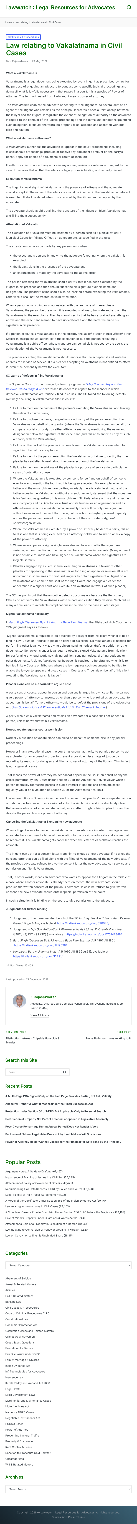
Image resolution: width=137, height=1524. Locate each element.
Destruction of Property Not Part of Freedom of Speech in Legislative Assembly (56, 1119)
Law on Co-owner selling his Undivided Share (34, 1235)
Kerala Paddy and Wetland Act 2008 (27, 1383)
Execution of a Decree (19, 1348)
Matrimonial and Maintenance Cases (28, 1400)
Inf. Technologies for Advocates (25, 1371)
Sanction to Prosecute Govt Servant (27, 1453)
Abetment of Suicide (18, 1278)
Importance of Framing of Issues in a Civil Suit (34, 1177)
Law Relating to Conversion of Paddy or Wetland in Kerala (41, 1229)
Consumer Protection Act (21, 1325)
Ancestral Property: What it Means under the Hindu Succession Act (49, 1104)
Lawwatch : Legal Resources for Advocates (60, 7)
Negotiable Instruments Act (22, 1418)
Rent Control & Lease (18, 1447)
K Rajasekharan (44, 997)
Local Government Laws (20, 1394)
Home (8, 22)
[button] (40, 1015)
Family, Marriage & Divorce (22, 1360)
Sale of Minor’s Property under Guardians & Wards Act (39, 1218)
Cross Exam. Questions (20, 1342)
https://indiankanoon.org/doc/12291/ (38, 956)
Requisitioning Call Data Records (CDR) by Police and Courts (43, 1189)
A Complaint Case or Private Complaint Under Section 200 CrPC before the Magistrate (59, 1212)
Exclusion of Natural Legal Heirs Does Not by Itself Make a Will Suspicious (53, 1134)
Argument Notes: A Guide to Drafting (28, 1171)
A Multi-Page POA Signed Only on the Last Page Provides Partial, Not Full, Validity (58, 1096)
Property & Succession (19, 1441)
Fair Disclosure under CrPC (22, 1354)
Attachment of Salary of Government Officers (33, 1183)
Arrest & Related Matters (20, 1284)
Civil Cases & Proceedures (23, 36)
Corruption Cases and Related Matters (29, 1331)
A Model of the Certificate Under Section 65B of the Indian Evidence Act (50, 1200)
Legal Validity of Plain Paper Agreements (31, 1194)
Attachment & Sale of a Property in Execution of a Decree (41, 1224)
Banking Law (13, 1301)
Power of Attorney (16, 1429)
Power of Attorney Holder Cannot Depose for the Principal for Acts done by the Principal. (63, 1141)
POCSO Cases (14, 1424)
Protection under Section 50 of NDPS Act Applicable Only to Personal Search (55, 1111)
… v (48, 622)
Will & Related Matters (19, 1464)
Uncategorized (14, 1458)
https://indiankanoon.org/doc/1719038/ (40, 945)
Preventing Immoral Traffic (22, 1435)
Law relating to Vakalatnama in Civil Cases (31, 1206)
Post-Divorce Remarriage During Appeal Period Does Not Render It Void (51, 1126)
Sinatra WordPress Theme (68, 1517)
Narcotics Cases (19, 1412)
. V (59, 707)
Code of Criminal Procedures (27, 1313)
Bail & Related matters (19, 1296)
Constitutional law (16, 1319)
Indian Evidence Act (17, 1365)
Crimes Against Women (20, 1336)
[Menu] (10, 16)
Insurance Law (14, 1377)
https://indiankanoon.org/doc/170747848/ (93, 934)
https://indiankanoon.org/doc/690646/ (83, 923)
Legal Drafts (13, 1389)
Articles (10, 1290)
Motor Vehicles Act (17, 1406)
